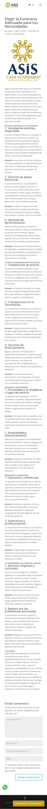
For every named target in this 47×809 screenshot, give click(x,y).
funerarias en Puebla (13, 115)
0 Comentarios (18, 34)
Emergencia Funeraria (28, 803)
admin (10, 31)
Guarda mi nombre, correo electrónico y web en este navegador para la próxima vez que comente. (22, 768)
